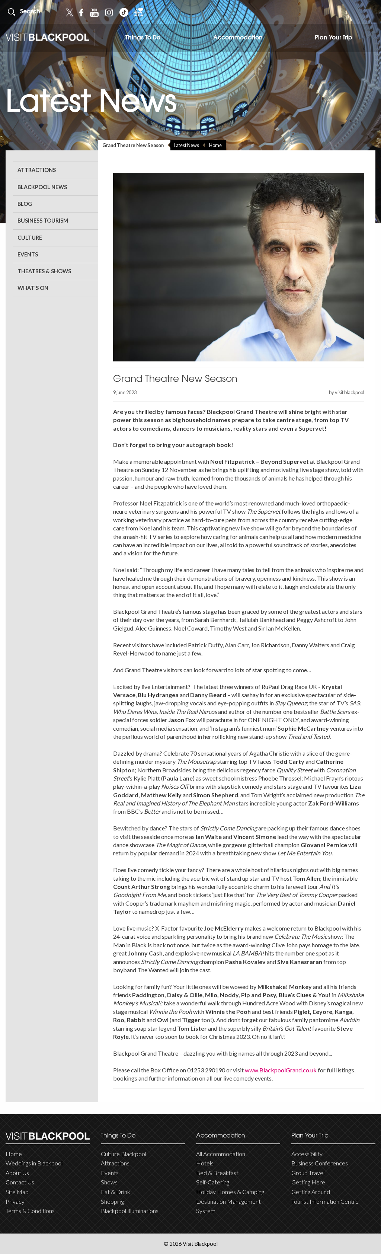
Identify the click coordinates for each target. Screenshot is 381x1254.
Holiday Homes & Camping (230, 1191)
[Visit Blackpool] (47, 37)
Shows (109, 1182)
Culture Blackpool (123, 1153)
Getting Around (310, 1191)
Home (215, 145)
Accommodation (238, 38)
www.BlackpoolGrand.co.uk (281, 1069)
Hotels (205, 1163)
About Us (17, 1172)
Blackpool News (42, 187)
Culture (29, 237)
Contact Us (20, 1182)
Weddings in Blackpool (34, 1163)
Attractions (36, 170)
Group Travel (307, 1172)
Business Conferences (319, 1163)
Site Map (17, 1191)
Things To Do (142, 38)
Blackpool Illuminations (130, 1210)
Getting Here (308, 1182)
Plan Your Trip (333, 38)
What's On (32, 288)
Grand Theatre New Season (133, 145)
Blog (24, 204)
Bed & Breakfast (217, 1172)
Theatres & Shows (44, 271)
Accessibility (307, 1153)
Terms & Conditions (30, 1210)
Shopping (112, 1201)
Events (27, 254)
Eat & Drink (115, 1191)
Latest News (186, 145)
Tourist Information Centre (325, 1201)
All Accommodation (220, 1153)
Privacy (15, 1201)
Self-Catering (212, 1182)
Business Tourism (42, 220)
